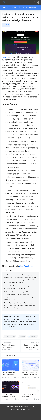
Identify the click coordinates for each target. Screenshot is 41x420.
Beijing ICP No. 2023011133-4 (20, 409)
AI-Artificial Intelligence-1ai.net (26, 406)
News (13, 7)
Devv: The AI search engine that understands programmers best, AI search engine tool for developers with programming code (20, 305)
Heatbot (5, 57)
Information (22, 7)
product (6, 7)
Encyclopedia (34, 7)
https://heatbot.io (26, 266)
